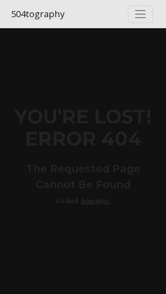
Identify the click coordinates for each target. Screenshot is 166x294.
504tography (38, 14)
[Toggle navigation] (140, 14)
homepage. (95, 200)
